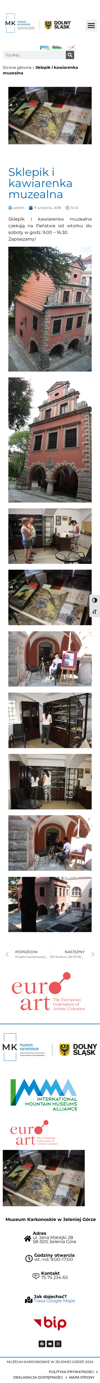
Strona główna (17, 67)
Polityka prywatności (71, 1372)
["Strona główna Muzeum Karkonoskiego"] (50, 1047)
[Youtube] (50, 1344)
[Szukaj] (70, 55)
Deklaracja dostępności (38, 1377)
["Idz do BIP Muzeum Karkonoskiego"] (50, 1323)
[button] (91, 25)
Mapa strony (81, 1377)
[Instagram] (58, 1344)
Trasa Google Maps (54, 1300)
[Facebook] (42, 1344)
